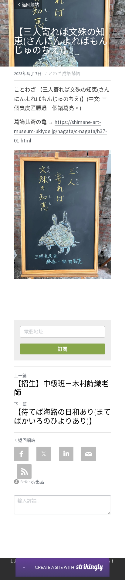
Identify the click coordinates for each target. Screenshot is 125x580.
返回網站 (30, 4)
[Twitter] (43, 454)
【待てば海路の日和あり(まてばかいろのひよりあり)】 (62, 417)
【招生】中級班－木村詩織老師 (61, 388)
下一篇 (20, 404)
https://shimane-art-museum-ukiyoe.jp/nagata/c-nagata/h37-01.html (60, 131)
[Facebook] (21, 454)
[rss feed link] (24, 471)
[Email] (88, 454)
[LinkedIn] (66, 454)
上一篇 (20, 375)
